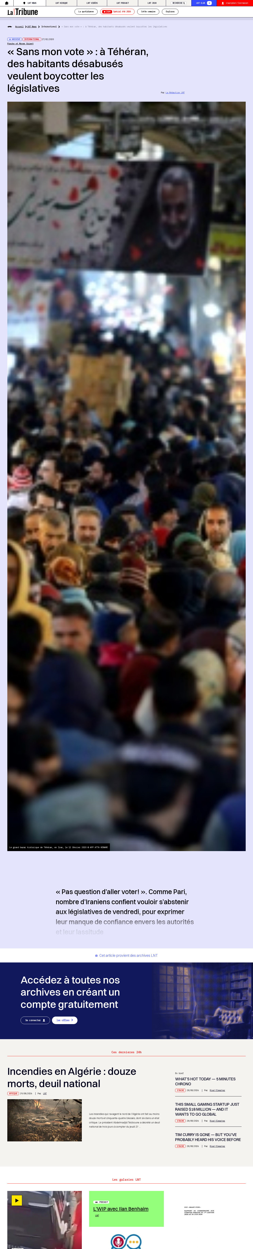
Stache (180, 1090)
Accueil (19, 26)
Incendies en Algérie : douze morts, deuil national (71, 1077)
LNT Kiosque (61, 3)
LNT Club (200, 3)
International (49, 26)
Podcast (103, 1202)
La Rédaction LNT (175, 92)
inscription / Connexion (237, 3)
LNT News (32, 3)
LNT (45, 1093)
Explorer (170, 11)
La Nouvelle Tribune (22, 11)
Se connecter (33, 1020)
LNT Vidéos (92, 3)
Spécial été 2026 (118, 11)
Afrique (13, 1093)
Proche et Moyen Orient (20, 43)
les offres (63, 1020)
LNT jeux (152, 3)
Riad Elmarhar (217, 1090)
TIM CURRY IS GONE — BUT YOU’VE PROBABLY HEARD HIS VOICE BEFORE (208, 1137)
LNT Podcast (122, 3)
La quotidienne (86, 11)
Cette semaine (148, 11)
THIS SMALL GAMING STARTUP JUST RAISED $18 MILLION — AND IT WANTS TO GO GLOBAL (207, 1109)
